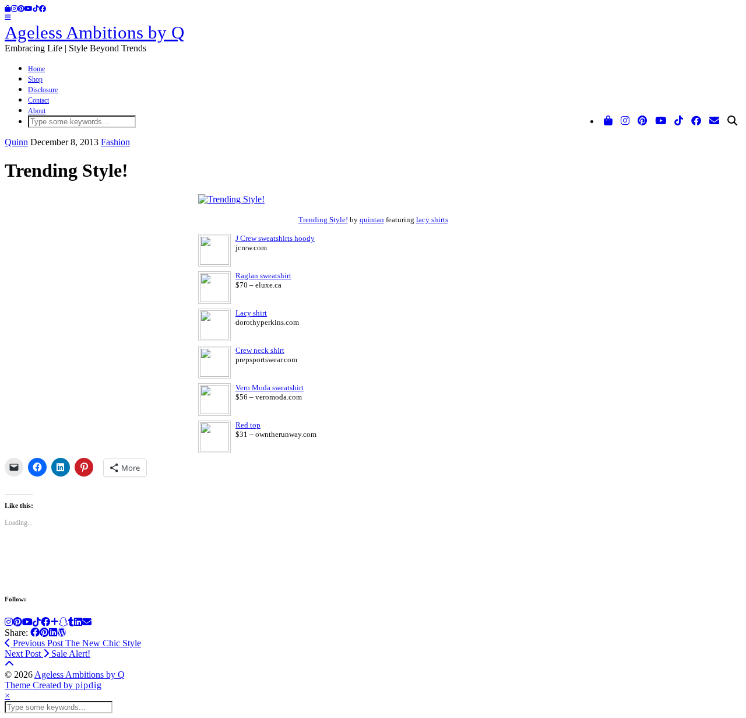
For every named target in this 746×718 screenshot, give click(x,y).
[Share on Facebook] (35, 633)
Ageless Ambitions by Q (94, 32)
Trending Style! (323, 219)
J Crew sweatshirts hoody (275, 238)
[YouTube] (28, 9)
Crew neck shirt (259, 350)
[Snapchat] (63, 622)
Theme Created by (53, 685)
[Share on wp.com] (61, 633)
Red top (248, 425)
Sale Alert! (47, 654)
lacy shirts (432, 219)
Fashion (115, 142)
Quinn (16, 142)
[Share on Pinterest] (44, 633)
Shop (35, 79)
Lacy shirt (251, 313)
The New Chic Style (75, 643)
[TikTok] (36, 9)
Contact (38, 100)
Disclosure (43, 90)
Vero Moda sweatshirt (269, 387)
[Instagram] (14, 9)
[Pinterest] (20, 9)
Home (36, 69)
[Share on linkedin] (53, 633)
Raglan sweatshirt (263, 275)
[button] (8, 17)
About (36, 111)
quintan (372, 219)
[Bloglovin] (54, 622)
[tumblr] (71, 622)
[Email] (714, 121)
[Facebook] (42, 9)
